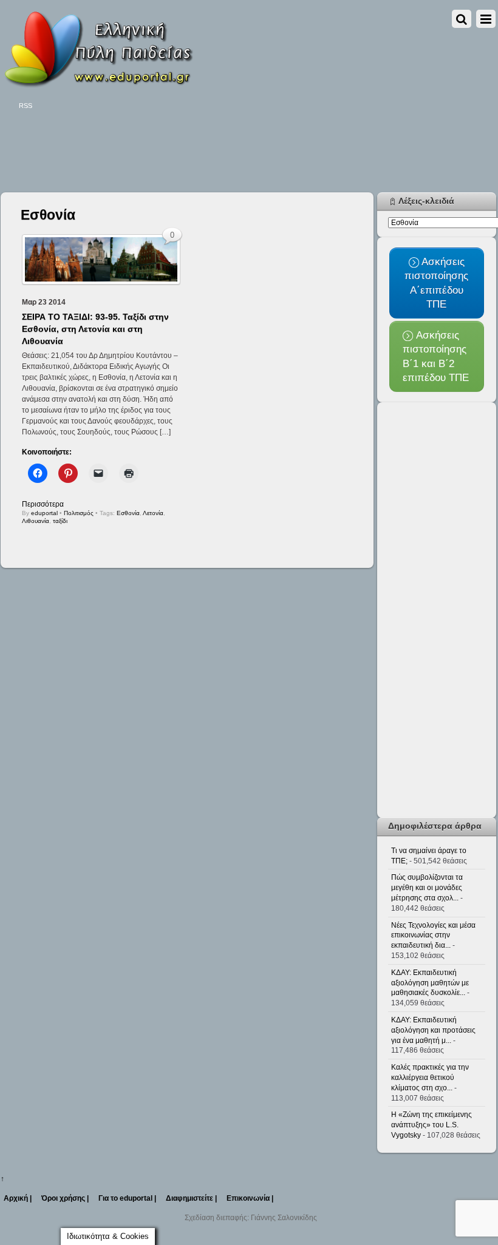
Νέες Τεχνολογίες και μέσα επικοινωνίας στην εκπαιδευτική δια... (433, 935)
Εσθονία (128, 513)
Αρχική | (18, 1198)
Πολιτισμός (79, 513)
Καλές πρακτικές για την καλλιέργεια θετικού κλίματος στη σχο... (430, 1077)
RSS (25, 105)
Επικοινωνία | (250, 1198)
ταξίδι (60, 521)
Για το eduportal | (127, 1198)
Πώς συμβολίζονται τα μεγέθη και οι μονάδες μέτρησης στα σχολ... (427, 887)
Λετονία (153, 513)
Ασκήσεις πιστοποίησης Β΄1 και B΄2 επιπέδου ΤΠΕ (436, 356)
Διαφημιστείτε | (191, 1198)
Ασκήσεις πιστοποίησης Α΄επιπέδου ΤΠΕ (436, 282)
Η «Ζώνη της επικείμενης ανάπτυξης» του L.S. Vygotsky (431, 1124)
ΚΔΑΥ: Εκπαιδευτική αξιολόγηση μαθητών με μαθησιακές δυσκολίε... (430, 982)
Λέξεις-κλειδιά (426, 201)
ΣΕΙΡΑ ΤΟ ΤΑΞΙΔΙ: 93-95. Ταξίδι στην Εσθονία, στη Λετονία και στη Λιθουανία (95, 329)
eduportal (44, 513)
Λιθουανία (35, 521)
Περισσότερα (43, 504)
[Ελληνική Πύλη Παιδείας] (98, 84)
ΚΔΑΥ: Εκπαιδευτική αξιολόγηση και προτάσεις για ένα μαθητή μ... (433, 1030)
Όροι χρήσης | (65, 1198)
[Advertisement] (222, 153)
